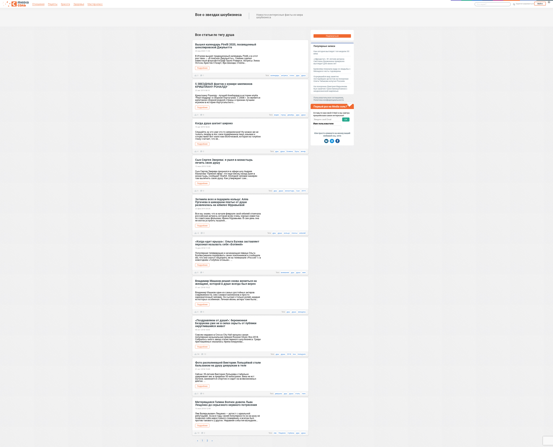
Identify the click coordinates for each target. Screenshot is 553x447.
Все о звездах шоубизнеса (218, 14)
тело (304, 393)
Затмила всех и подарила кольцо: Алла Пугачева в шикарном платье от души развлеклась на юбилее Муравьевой (221, 202)
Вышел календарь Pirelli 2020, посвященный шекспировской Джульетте (225, 46)
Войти (540, 3)
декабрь (290, 115)
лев (275, 433)
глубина (291, 433)
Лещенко (282, 433)
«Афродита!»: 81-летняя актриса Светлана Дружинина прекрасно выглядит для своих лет (329, 61)
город (283, 115)
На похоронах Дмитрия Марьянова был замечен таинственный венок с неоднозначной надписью (330, 88)
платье (294, 233)
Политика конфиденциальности (329, 100)
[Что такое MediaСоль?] (549, 2)
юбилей (302, 233)
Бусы (297, 151)
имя (304, 272)
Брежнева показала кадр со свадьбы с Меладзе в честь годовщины (332, 69)
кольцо (287, 233)
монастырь (289, 191)
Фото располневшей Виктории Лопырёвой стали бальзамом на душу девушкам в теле (228, 364)
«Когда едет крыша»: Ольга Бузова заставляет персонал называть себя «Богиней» (227, 243)
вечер (303, 151)
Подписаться (332, 36)
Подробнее (202, 68)
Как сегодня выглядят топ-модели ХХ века (331, 52)
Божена (290, 151)
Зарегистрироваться (525, 3)
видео (276, 115)
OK (345, 119)
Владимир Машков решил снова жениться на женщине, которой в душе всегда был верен (226, 282)
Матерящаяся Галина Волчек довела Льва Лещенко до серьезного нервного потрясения (226, 403)
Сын (298, 191)
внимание (285, 272)
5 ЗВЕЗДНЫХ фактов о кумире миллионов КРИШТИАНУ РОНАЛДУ (223, 85)
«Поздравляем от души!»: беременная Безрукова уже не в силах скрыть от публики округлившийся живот (225, 323)
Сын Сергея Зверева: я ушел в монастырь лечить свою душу (224, 161)
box (294, 354)
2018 (289, 354)
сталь (297, 393)
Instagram (302, 354)
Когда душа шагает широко (214, 123)
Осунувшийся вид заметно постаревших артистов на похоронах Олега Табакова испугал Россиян (331, 78)
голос (292, 75)
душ (297, 75)
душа (303, 75)
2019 (304, 191)
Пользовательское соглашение (328, 97)
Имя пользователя (323, 123)
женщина (302, 312)
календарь (274, 75)
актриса (284, 75)
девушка (278, 393)
